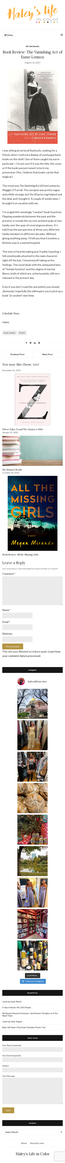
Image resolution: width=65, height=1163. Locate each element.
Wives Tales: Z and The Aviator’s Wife (22, 429)
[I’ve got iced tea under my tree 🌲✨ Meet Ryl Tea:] (32, 830)
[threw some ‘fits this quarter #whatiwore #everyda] (32, 767)
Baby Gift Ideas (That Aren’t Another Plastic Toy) (24, 1027)
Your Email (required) (11, 1055)
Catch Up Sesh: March (11, 1001)
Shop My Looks (37, 1143)
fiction (22, 332)
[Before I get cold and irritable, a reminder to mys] (32, 861)
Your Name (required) (11, 1045)
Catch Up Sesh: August (12, 1021)
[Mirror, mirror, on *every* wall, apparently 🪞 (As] (32, 893)
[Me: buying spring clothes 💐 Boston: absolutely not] (32, 735)
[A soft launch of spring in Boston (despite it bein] (32, 704)
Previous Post (17, 354)
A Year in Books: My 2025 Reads (16, 1007)
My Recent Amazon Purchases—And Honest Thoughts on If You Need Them (30, 1014)
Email (6, 621)
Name (6, 610)
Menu (9, 35)
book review (9, 332)
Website (7, 633)
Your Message (8, 1076)
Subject (5, 1066)
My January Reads (12, 469)
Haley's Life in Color (32, 1154)
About (24, 1143)
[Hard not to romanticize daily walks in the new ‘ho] (32, 924)
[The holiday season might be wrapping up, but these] (32, 798)
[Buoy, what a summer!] (32, 955)
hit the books (32, 46)
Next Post (47, 354)
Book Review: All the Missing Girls (20, 554)
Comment (8, 573)
